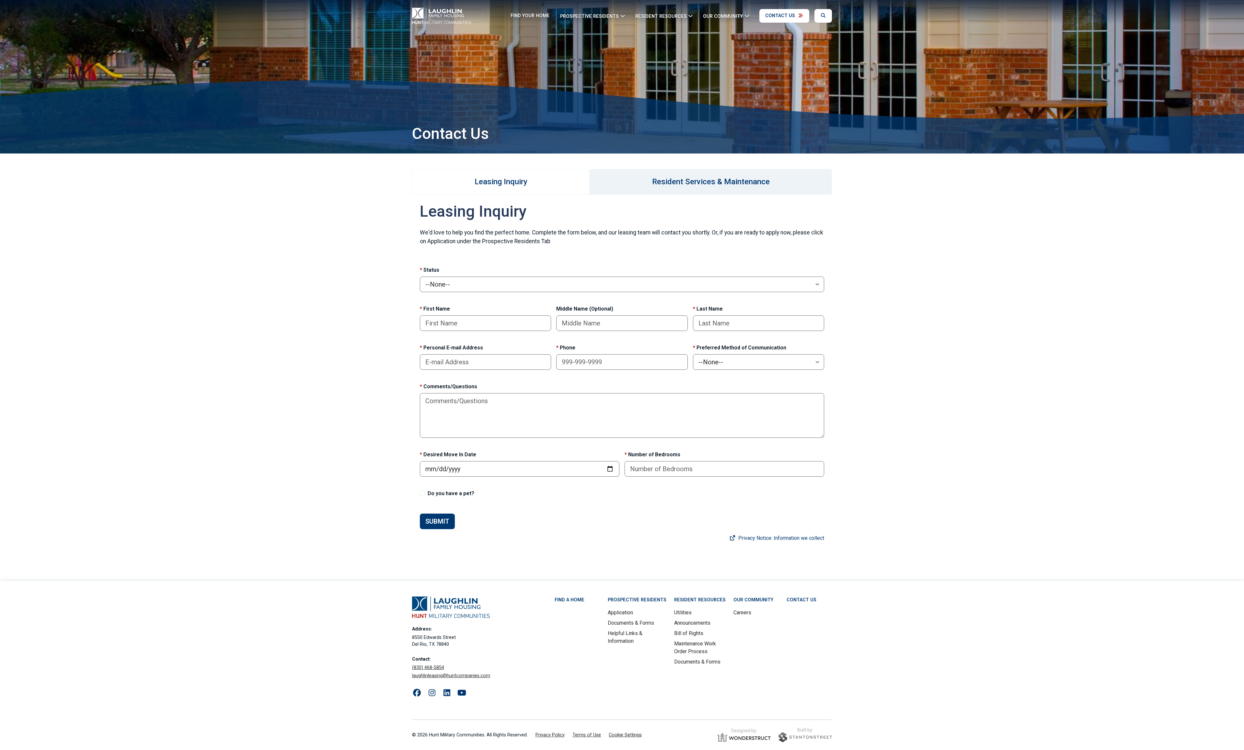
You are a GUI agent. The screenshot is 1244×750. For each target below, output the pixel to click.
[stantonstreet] (805, 737)
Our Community (753, 600)
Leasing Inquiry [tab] (501, 181)
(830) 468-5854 (428, 667)
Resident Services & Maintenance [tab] (711, 181)
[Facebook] (417, 693)
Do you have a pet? (451, 493)
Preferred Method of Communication (739, 348)
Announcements (692, 623)
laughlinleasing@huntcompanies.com (451, 675)
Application (620, 612)
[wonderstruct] (744, 737)
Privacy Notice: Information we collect (780, 538)
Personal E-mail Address (451, 348)
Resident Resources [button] (661, 16)
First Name (435, 309)
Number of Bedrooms (652, 454)
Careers (742, 612)
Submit (437, 521)
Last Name (708, 309)
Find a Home (569, 600)
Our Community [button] (723, 16)
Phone (565, 348)
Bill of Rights (688, 633)
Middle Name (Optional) (584, 309)
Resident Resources (700, 600)
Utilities (683, 612)
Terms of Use (586, 735)
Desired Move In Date (448, 454)
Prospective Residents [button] (589, 16)
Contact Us (780, 15)
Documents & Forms (631, 623)
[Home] (441, 16)
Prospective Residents (637, 600)
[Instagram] (432, 693)
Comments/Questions (448, 386)
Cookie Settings (625, 735)
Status (429, 270)
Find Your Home (530, 15)
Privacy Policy (550, 735)
